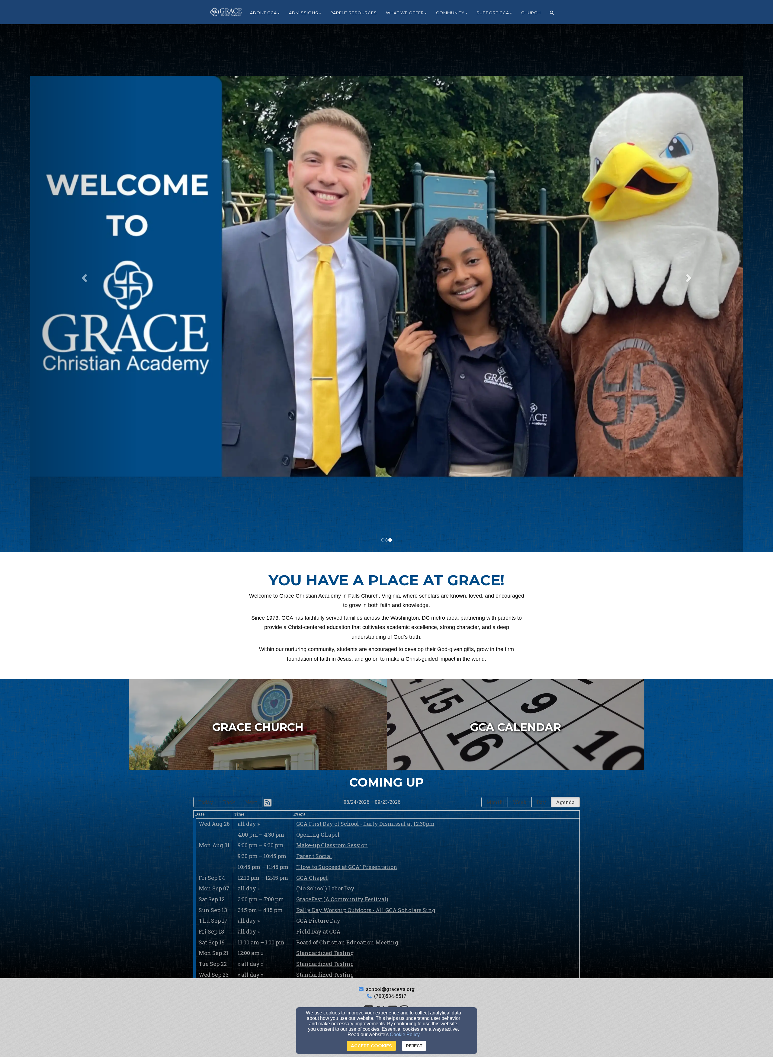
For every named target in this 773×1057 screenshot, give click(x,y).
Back (229, 802)
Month (494, 802)
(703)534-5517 (390, 996)
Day (541, 802)
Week (520, 802)
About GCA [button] (263, 12)
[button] (552, 12)
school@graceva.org (390, 989)
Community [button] (450, 12)
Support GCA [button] (492, 12)
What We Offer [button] (405, 12)
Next (251, 802)
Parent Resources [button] (353, 12)
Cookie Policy (405, 1034)
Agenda (565, 802)
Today (205, 802)
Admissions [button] (303, 12)
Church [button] (531, 12)
